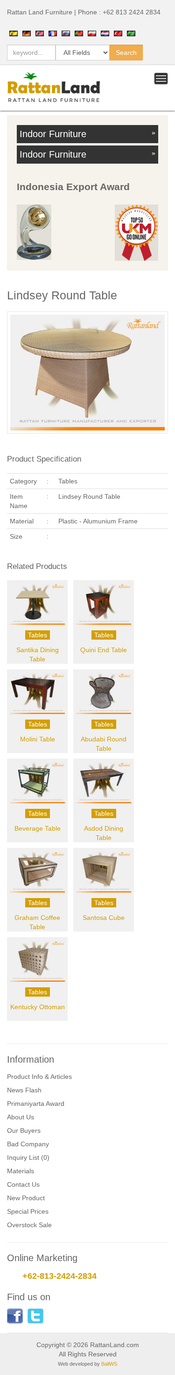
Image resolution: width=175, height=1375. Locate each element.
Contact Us (23, 1184)
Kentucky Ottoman (37, 1007)
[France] (53, 33)
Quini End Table (103, 650)
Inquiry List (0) (28, 1157)
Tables (37, 635)
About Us (20, 1117)
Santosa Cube (104, 917)
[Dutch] (105, 33)
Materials (20, 1171)
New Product (26, 1198)
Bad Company (28, 1144)
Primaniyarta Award (35, 1103)
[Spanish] (13, 33)
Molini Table (37, 739)
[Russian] (66, 33)
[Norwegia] (39, 33)
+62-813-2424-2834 (59, 1276)
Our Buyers (24, 1130)
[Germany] (26, 33)
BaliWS (109, 1364)
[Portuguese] (79, 33)
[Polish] (92, 33)
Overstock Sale (29, 1225)
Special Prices (28, 1211)
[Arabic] (131, 33)
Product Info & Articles (39, 1076)
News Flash (24, 1090)
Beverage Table (37, 828)
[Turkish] (118, 33)
